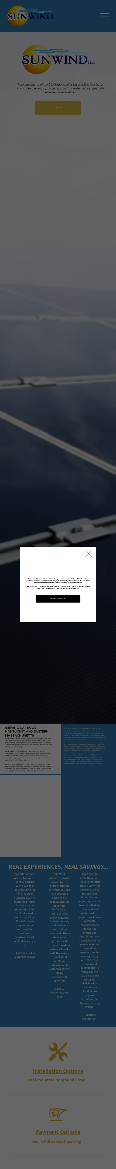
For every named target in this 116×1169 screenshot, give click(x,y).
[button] (88, 554)
